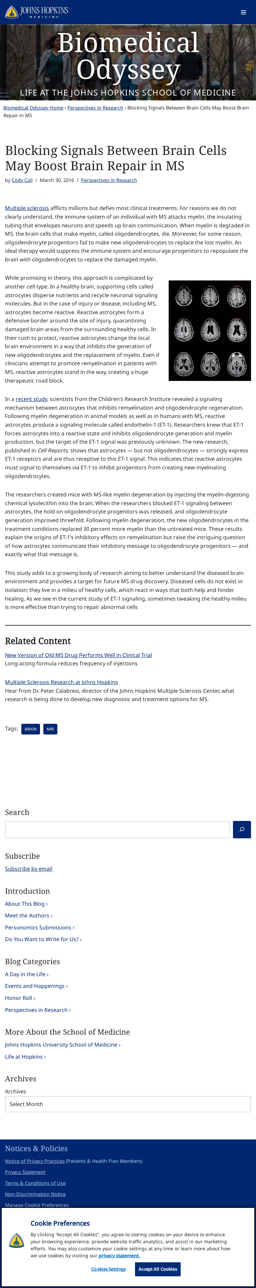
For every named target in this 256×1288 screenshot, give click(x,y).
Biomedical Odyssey (128, 54)
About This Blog (25, 903)
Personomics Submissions (38, 927)
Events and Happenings (35, 986)
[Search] (242, 830)
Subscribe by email (28, 868)
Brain (31, 729)
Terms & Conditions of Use (35, 1183)
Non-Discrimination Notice (35, 1194)
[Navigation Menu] (243, 12)
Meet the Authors (27, 915)
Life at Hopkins (24, 1056)
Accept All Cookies (158, 1269)
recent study (31, 399)
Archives (15, 1091)
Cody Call (22, 180)
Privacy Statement (25, 1172)
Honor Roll (18, 998)
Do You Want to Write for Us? (42, 939)
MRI (50, 729)
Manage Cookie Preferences (37, 1205)
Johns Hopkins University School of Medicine (61, 1044)
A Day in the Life (25, 974)
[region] (128, 1247)
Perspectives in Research (95, 107)
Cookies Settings (108, 1269)
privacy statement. (119, 1255)
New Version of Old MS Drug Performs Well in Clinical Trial (78, 655)
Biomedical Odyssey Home (33, 107)
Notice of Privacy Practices (35, 1161)
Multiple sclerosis (27, 208)
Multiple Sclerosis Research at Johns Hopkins (61, 682)
